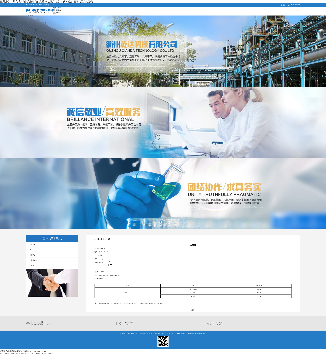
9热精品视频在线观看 (20, 353)
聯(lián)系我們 (29, 15)
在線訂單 (55, 13)
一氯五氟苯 (33, 260)
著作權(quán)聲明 (185, 333)
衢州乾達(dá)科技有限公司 (127, 333)
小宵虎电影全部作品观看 (47, 353)
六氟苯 (32, 249)
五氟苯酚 (32, 255)
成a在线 (38, 353)
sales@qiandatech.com (129, 324)
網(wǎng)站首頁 (57, 7)
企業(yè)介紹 (56, 9)
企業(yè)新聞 (56, 12)
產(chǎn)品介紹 (57, 10)
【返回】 (193, 310)
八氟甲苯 (32, 244)
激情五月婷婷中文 (31, 353)
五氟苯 (32, 265)
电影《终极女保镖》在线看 (7, 353)
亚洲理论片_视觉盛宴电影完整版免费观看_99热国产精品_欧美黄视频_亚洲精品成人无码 (46, 1)
